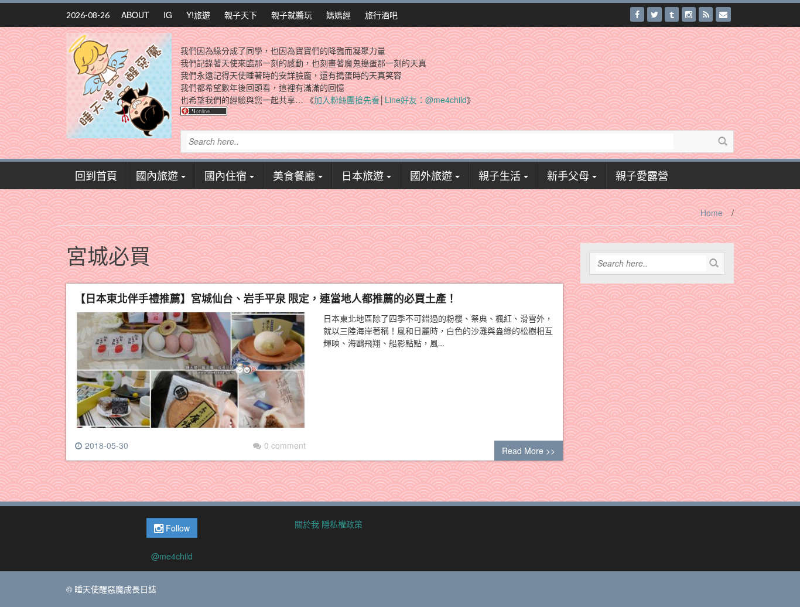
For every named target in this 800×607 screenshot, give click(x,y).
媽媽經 (338, 15)
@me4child (172, 556)
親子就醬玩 (291, 15)
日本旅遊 (362, 175)
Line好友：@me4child (426, 99)
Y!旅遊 (198, 15)
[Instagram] (689, 14)
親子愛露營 (642, 175)
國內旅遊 (157, 175)
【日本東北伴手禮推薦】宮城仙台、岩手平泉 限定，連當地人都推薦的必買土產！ (266, 297)
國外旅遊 (431, 175)
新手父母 (568, 175)
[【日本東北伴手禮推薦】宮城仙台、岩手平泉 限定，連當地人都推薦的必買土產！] (190, 375)
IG (167, 15)
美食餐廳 (294, 175)
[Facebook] (637, 14)
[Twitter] (654, 14)
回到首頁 (96, 175)
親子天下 (240, 15)
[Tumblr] (672, 14)
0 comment (285, 445)
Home (711, 213)
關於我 (307, 524)
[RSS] (706, 14)
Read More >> (528, 450)
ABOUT (135, 15)
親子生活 (499, 175)
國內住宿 (225, 175)
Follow (176, 528)
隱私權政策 (342, 524)
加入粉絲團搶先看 (347, 99)
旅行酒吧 (381, 15)
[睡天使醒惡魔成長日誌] (119, 84)
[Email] (723, 14)
